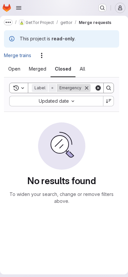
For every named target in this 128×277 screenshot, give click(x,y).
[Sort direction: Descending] (108, 117)
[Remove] (91, 104)
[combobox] (56, 117)
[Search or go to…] (102, 8)
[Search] (108, 104)
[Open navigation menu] (18, 8)
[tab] (18, 69)
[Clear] (98, 104)
